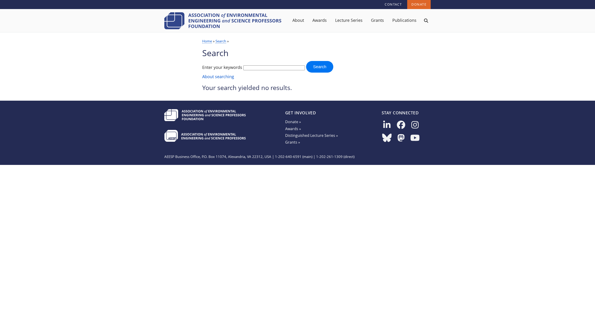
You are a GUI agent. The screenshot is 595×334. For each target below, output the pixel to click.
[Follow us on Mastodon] (401, 138)
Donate (418, 4)
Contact (393, 4)
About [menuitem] (298, 20)
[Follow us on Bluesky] (387, 138)
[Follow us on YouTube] (415, 138)
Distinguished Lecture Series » (311, 135)
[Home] (222, 28)
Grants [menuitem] (377, 20)
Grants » (292, 142)
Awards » (293, 128)
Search (220, 41)
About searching (218, 76)
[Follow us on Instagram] (415, 125)
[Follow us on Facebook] (401, 125)
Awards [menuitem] (319, 20)
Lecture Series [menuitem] (349, 20)
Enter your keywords (222, 67)
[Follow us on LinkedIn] (387, 125)
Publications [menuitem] (404, 20)
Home (207, 41)
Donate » (293, 121)
